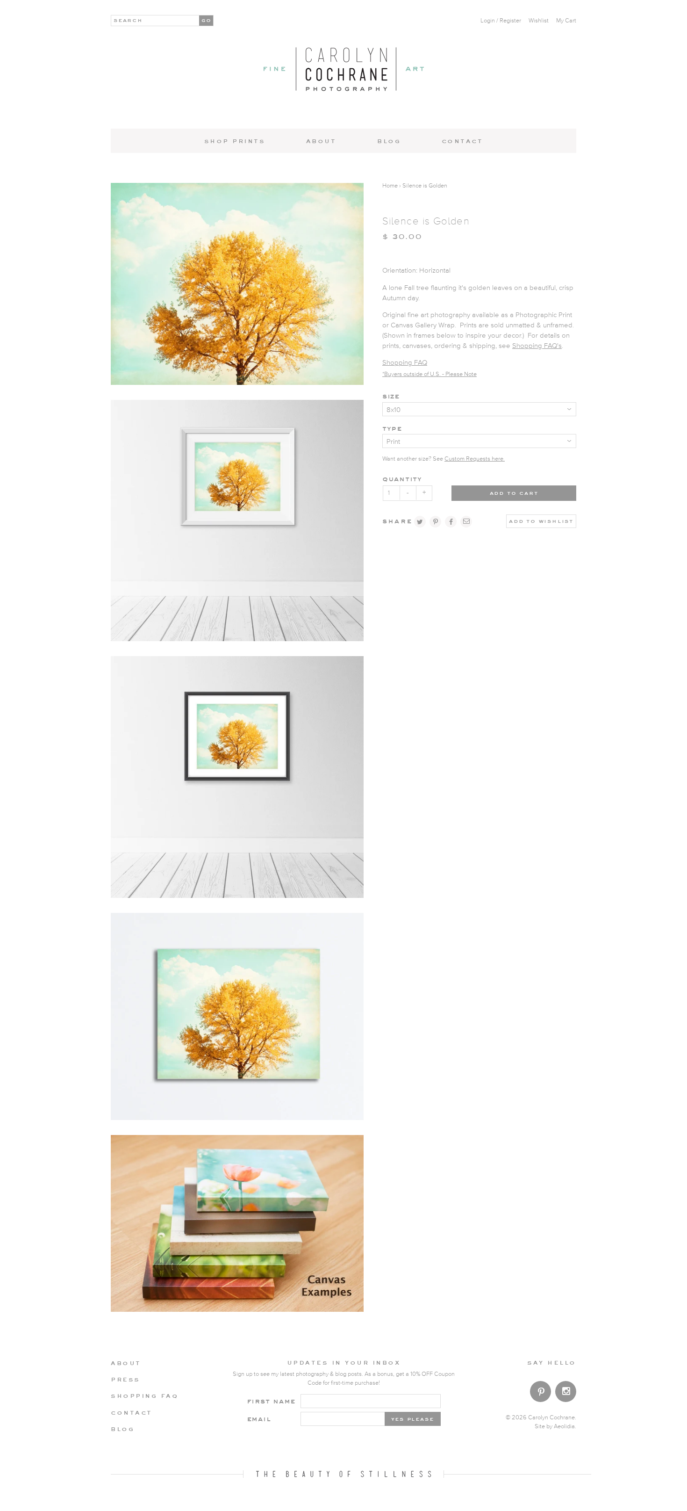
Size (391, 395)
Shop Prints (234, 140)
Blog (389, 140)
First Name (271, 1400)
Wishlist (539, 21)
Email (259, 1418)
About (321, 140)
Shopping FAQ (404, 362)
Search (128, 19)
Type (392, 428)
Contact (462, 140)
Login (487, 21)
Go (206, 19)
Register (510, 21)
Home (390, 186)
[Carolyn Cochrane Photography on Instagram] (565, 1392)
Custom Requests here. (474, 459)
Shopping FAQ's (537, 345)
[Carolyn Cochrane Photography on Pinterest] (540, 1393)
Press (125, 1379)
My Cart (566, 21)
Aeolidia (564, 1427)
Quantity (402, 478)
